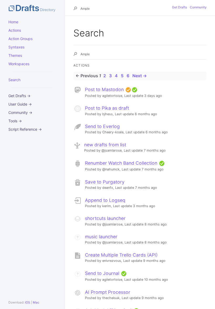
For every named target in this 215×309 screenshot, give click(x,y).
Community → (20, 112)
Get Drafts (179, 7)
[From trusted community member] (134, 89)
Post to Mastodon (104, 89)
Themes (15, 55)
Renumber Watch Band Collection (121, 163)
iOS (27, 302)
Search (14, 80)
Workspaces (18, 64)
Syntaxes (16, 47)
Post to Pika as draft (107, 108)
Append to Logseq (105, 200)
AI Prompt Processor (107, 292)
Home (13, 22)
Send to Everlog (102, 126)
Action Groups (20, 38)
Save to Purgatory (105, 182)
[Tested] (128, 89)
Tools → (15, 121)
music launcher (101, 236)
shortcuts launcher (105, 218)
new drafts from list (105, 144)
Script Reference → (25, 129)
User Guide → (20, 104)
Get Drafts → (19, 95)
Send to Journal (102, 273)
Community (198, 7)
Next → (139, 75)
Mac (36, 302)
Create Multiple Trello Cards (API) (121, 255)
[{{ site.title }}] (32, 8)
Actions (14, 30)
